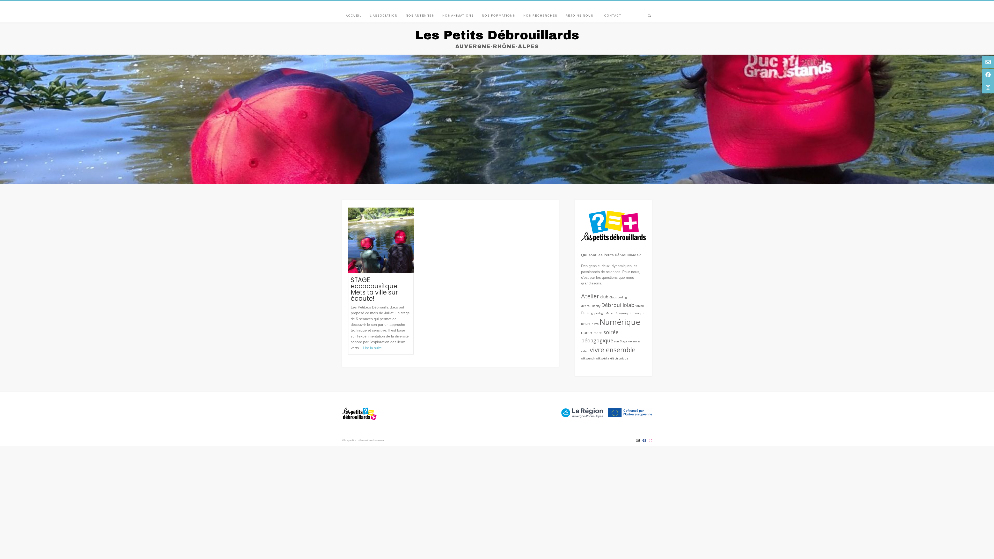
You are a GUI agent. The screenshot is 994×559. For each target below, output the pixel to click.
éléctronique (619, 358)
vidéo (585, 351)
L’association (384, 15)
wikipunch (588, 358)
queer (587, 332)
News (594, 324)
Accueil (354, 15)
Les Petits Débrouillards (497, 35)
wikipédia (602, 358)
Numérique (620, 322)
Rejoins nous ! (581, 15)
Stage (623, 341)
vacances (634, 341)
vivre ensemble (612, 349)
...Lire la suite (371, 348)
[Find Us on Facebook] (644, 440)
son (616, 341)
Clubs (613, 297)
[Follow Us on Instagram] (650, 440)
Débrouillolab (617, 304)
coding (622, 297)
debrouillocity (590, 306)
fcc (583, 312)
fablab (639, 306)
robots (598, 333)
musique (638, 313)
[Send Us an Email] (638, 440)
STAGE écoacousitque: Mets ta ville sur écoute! (375, 289)
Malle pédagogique (618, 313)
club (604, 297)
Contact (613, 15)
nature (585, 324)
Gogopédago (595, 313)
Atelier (590, 296)
